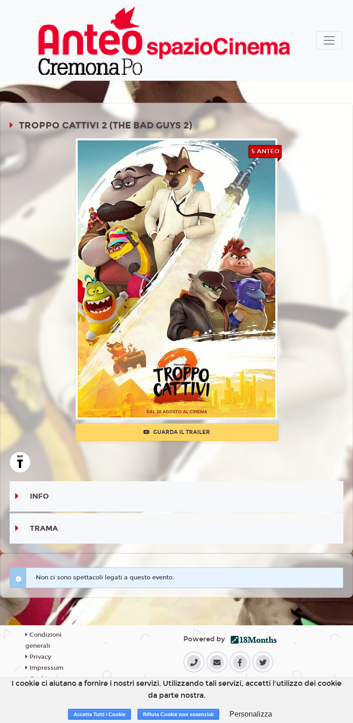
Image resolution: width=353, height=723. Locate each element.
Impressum (45, 668)
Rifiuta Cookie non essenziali (178, 714)
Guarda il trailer (181, 432)
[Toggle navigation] (329, 40)
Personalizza (250, 714)
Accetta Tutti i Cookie (99, 714)
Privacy (39, 657)
